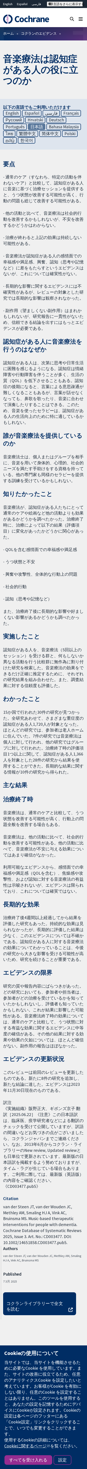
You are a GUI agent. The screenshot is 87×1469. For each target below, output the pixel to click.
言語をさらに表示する (68, 4)
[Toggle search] (72, 19)
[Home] (26, 19)
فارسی (36, 4)
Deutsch (56, 119)
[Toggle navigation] (81, 19)
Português (15, 126)
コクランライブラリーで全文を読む (34, 1306)
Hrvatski (35, 119)
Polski (69, 133)
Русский (14, 119)
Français (71, 113)
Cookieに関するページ (25, 1446)
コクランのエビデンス (39, 33)
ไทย (9, 133)
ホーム (8, 33)
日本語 (36, 126)
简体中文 (50, 133)
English (7, 4)
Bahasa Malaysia (64, 126)
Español (22, 4)
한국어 (26, 140)
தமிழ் (10, 140)
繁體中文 (27, 133)
